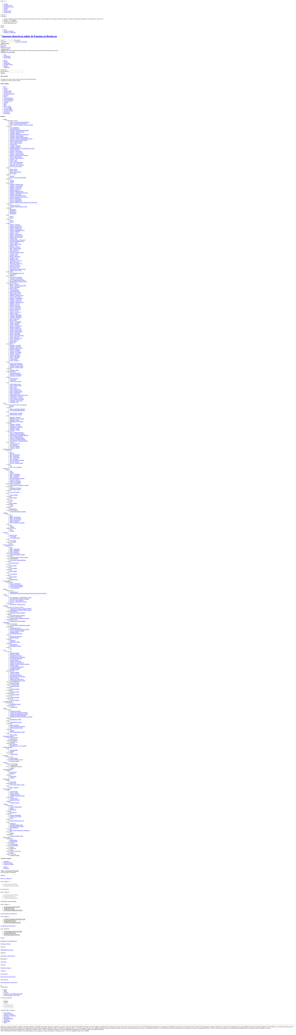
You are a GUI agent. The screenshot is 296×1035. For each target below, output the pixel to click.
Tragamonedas (7, 12)
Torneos (6, 66)
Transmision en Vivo (9, 6)
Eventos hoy (7, 112)
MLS (5, 105)
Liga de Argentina (8, 100)
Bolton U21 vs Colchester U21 (6, 878)
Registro (7, 43)
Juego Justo (6, 1017)
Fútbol (5, 991)
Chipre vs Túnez (4, 961)
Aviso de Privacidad (8, 1014)
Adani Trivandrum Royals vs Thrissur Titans (9, 982)
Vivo (5, 867)
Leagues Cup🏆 (8, 92)
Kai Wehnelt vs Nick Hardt (6, 943)
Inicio (5, 60)
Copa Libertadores (8, 98)
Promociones (7, 63)
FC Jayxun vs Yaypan (5, 889)
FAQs (5, 29)
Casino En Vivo (7, 11)
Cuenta (2, 50)
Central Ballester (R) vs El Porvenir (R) (8, 925)
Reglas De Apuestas (8, 31)
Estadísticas (6, 861)
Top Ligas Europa (8, 109)
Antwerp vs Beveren (4, 979)
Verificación (7, 67)
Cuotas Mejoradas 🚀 (9, 93)
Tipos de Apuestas (8, 863)
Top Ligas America (8, 110)
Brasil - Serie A (7, 106)
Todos (2, 871)
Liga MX (6, 102)
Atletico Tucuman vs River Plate (12, 995)
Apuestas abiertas (5, 49)
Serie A (5, 96)
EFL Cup (6, 95)
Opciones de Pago (8, 64)
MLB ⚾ (6, 88)
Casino (5, 9)
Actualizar (3, 52)
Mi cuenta (3, 46)
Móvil (5, 1022)
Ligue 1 (5, 103)
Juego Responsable (8, 1018)
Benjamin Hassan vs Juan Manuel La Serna (9, 941)
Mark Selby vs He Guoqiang (6, 967)
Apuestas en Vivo (8, 5)
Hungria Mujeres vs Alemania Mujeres (8, 955)
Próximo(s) (6, 868)
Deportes (6, 4)
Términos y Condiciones (10, 32)
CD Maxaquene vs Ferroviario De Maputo (8, 901)
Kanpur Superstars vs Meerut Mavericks (8, 976)
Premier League (7, 91)
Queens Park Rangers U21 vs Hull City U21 (9, 913)
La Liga (6, 89)
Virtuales (6, 8)
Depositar (9, 52)
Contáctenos (7, 1019)
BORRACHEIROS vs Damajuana (7, 949)
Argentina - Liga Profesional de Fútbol (13, 993)
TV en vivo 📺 (7, 107)
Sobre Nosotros (7, 1013)
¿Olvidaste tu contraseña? (21, 41)
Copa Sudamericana (8, 99)
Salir (13, 52)
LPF (5, 86)
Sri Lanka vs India (4, 973)
